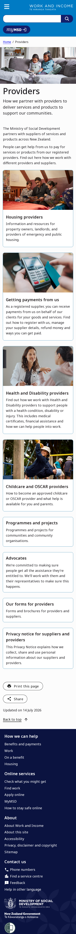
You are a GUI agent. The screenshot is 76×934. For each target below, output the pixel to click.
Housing (11, 764)
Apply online (14, 794)
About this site (16, 832)
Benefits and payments (22, 744)
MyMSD (10, 801)
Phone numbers (22, 869)
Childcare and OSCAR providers (37, 486)
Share (18, 699)
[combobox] (32, 19)
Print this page (26, 686)
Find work (12, 788)
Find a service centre (26, 876)
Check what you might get (25, 781)
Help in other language (22, 889)
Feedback (17, 882)
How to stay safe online (23, 808)
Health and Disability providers (37, 393)
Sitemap (11, 852)
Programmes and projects (32, 522)
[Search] (67, 19)
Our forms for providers (30, 604)
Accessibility (14, 839)
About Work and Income (24, 825)
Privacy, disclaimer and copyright (30, 845)
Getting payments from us (32, 299)
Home (7, 42)
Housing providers (24, 217)
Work (8, 750)
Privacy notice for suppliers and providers (38, 636)
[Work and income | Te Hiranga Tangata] (51, 7)
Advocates (16, 558)
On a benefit (14, 757)
